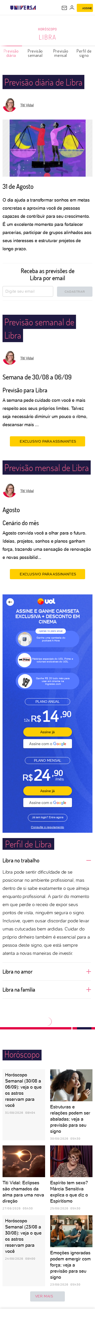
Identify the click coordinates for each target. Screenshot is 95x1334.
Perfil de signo (84, 53)
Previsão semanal (35, 53)
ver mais (44, 1296)
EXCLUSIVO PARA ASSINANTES (48, 441)
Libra (47, 37)
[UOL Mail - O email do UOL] (64, 8)
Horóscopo (47, 29)
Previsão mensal (60, 53)
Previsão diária (11, 53)
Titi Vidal (27, 105)
